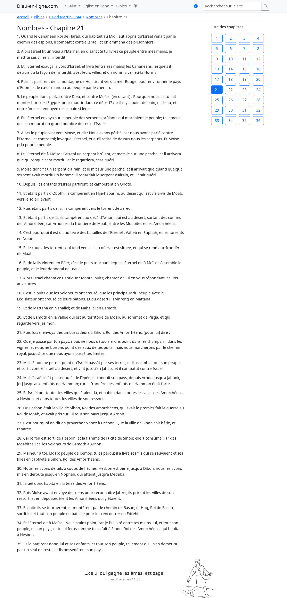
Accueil (23, 17)
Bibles (39, 17)
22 (230, 89)
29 (217, 110)
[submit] (265, 6)
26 (230, 99)
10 (230, 58)
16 (258, 69)
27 (244, 99)
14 (230, 69)
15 (244, 69)
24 (258, 89)
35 (244, 120)
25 (217, 99)
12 (258, 58)
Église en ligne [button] (97, 6)
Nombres (94, 17)
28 (258, 99)
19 (244, 79)
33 (217, 120)
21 (217, 89)
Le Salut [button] (70, 6)
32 (258, 110)
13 (217, 69)
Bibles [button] (122, 6)
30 (230, 110)
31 (244, 110)
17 (217, 79)
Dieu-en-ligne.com (37, 6)
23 (244, 89)
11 (244, 58)
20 (258, 79)
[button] (135, 5)
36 (258, 120)
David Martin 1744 (65, 17)
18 (230, 79)
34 (230, 120)
